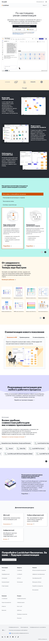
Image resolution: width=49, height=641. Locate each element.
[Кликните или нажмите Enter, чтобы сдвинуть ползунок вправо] (47, 337)
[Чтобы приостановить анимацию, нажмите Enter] (46, 461)
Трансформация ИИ (36, 578)
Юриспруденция (24, 627)
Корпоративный (5, 582)
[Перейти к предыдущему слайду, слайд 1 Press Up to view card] (42, 252)
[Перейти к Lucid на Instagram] (7, 636)
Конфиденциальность (14, 627)
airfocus (19, 578)
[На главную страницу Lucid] (6, 2)
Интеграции (20, 582)
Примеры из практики (22, 614)
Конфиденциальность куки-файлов (38, 627)
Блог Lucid (19, 606)
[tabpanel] (12, 228)
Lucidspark (19, 574)
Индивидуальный (5, 574)
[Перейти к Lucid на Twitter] (5, 636)
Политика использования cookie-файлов (18, 630)
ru (4, 630)
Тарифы (3, 570)
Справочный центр (21, 598)
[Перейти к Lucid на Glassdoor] (15, 636)
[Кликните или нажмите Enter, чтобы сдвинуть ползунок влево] (2, 337)
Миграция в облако (36, 582)
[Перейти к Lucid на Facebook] (10, 636)
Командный (4, 578)
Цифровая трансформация (38, 574)
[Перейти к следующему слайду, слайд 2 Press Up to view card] (45, 252)
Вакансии (4, 610)
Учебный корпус (20, 602)
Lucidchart (19, 570)
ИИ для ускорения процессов (39, 570)
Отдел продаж (5, 585)
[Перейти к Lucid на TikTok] (18, 636)
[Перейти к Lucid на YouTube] (13, 636)
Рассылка (19, 618)
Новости (4, 606)
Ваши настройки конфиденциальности (20, 633)
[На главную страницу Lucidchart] (6, 5)
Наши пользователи (6, 602)
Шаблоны (19, 610)
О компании (4, 598)
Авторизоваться (40, 1)
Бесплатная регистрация (24, 26)
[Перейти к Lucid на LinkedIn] (2, 636)
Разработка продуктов (37, 585)
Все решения (35, 589)
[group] (24, 356)
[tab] (22, 194)
